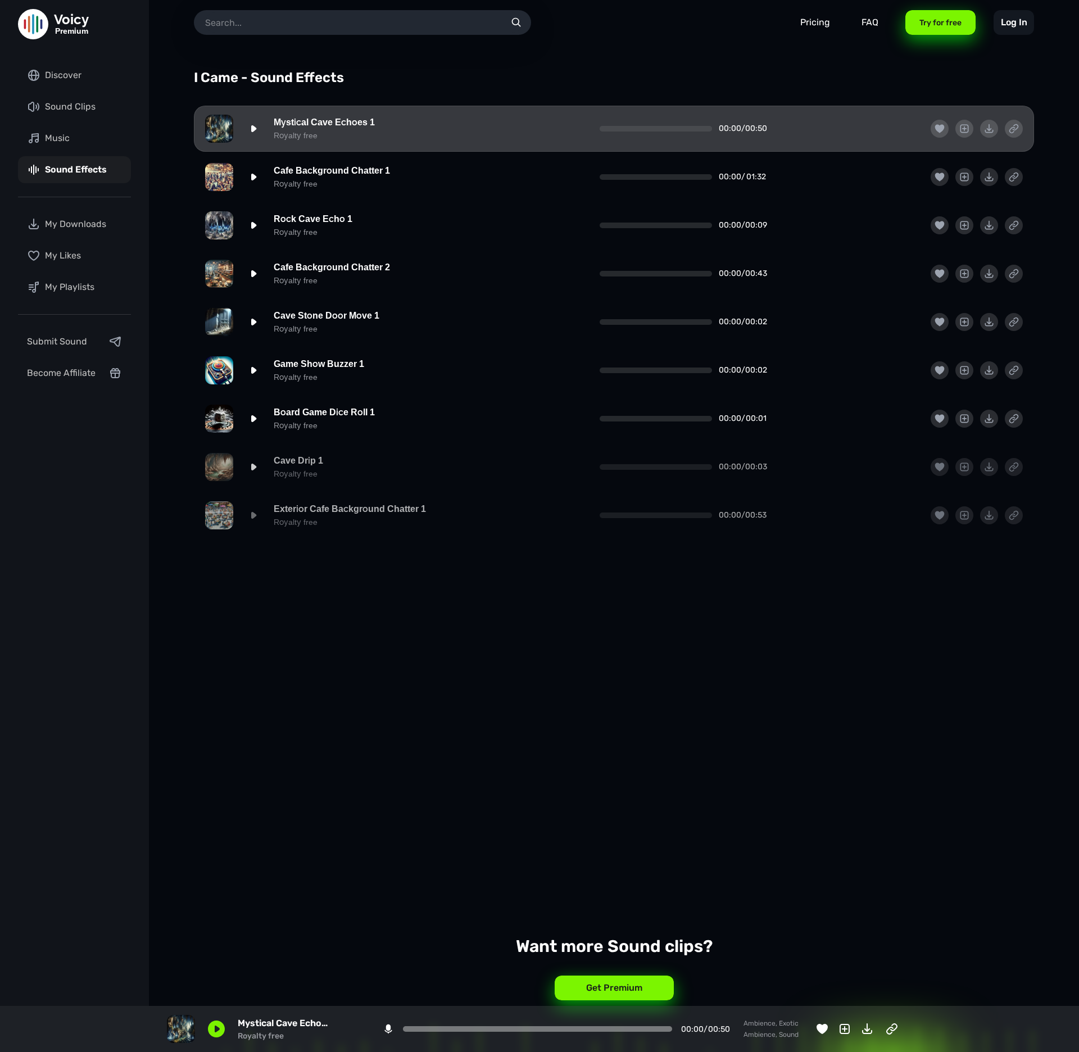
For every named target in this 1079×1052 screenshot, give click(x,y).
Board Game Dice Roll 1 (324, 412)
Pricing (815, 22)
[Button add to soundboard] (964, 129)
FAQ (870, 22)
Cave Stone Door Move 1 (326, 315)
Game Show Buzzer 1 (319, 364)
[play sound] (253, 129)
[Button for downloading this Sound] (989, 129)
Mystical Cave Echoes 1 (324, 122)
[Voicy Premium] (33, 24)
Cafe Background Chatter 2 (332, 267)
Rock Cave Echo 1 (313, 219)
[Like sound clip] (940, 129)
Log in (1014, 22)
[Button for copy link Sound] (1014, 129)
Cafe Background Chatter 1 (332, 170)
